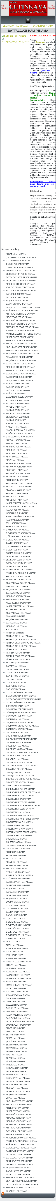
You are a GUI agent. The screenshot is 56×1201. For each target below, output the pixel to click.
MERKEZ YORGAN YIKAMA (18, 1174)
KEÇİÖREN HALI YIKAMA (17, 619)
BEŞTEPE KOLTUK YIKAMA (18, 556)
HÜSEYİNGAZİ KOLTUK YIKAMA (20, 516)
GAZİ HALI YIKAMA (14, 679)
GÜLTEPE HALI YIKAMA (16, 839)
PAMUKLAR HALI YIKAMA (17, 1008)
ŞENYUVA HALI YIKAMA (16, 1045)
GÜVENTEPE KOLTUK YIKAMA (19, 822)
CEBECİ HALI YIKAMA (15, 905)
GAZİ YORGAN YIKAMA (16, 683)
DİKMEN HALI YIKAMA (16, 938)
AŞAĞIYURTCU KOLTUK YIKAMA (20, 430)
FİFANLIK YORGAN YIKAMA (18, 653)
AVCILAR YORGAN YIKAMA (18, 414)
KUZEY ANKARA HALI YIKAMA (19, 985)
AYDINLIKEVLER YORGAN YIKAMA (21, 1141)
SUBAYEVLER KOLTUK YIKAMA (20, 1178)
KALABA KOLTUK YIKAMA (17, 510)
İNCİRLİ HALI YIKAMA (15, 968)
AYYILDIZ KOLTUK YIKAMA (17, 400)
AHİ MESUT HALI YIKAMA (17, 500)
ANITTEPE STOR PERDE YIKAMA (20, 314)
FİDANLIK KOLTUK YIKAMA (18, 659)
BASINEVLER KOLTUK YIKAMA (19, 570)
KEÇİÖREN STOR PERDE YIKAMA (21, 360)
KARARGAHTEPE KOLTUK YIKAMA (21, 503)
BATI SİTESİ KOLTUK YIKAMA (18, 294)
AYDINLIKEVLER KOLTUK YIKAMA (21, 573)
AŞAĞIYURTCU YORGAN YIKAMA (21, 1138)
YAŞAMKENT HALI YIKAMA (18, 1078)
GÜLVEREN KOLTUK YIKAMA (19, 769)
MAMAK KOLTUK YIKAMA (17, 586)
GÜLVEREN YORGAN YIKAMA (19, 762)
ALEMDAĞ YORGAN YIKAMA (18, 1114)
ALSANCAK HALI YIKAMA (17, 470)
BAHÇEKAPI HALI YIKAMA (17, 384)
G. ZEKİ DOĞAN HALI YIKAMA (19, 693)
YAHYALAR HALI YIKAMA (17, 1068)
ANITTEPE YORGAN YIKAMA (18, 1128)
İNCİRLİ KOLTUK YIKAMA (17, 513)
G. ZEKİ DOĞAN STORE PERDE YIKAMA (23, 699)
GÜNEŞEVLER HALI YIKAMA (18, 786)
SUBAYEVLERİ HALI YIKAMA (18, 1025)
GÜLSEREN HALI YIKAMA (17, 746)
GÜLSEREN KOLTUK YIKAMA (19, 756)
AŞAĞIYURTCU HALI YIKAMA (19, 433)
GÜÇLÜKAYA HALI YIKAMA (17, 719)
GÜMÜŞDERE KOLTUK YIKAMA (20, 782)
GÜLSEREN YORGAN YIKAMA (19, 749)
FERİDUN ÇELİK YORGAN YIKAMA (21, 639)
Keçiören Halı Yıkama (15, 633)
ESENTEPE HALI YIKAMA (17, 948)
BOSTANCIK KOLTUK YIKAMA (19, 553)
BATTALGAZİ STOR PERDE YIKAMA (21, 277)
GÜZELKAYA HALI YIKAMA (17, 826)
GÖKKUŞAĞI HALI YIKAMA (17, 706)
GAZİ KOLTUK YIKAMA (16, 689)
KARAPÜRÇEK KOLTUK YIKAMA (20, 507)
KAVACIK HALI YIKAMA (16, 982)
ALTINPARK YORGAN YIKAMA (19, 1124)
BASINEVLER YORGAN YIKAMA (20, 1151)
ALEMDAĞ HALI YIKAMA (16, 862)
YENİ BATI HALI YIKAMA (16, 1085)
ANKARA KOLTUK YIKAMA (17, 600)
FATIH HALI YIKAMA (14, 955)
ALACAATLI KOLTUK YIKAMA (18, 490)
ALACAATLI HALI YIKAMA (17, 493)
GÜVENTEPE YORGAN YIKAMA (20, 816)
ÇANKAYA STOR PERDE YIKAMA (20, 364)
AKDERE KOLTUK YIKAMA (17, 477)
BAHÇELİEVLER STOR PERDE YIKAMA (23, 307)
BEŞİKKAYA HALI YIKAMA (15, 26)
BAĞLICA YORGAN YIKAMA (18, 390)
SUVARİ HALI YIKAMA (15, 1028)
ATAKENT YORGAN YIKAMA (18, 872)
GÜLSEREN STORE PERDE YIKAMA (22, 752)
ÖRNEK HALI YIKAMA (15, 1002)
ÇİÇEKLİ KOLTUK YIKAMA (17, 540)
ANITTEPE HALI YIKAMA (16, 869)
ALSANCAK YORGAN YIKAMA (19, 467)
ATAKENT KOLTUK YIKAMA (18, 423)
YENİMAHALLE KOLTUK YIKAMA (20, 583)
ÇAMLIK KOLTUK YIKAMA (17, 543)
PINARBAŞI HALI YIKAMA (17, 1012)
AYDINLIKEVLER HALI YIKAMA (19, 875)
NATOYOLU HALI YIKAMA (17, 992)
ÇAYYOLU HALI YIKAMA (16, 915)
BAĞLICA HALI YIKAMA (16, 394)
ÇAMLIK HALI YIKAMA (15, 912)
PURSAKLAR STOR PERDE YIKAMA (22, 350)
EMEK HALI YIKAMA (14, 945)
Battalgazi (41, 42)
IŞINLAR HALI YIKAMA (16, 965)
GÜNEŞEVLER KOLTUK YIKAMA (20, 796)
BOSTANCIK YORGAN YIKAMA (19, 1164)
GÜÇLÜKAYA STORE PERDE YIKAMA (22, 726)
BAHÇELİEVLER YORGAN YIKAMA (21, 1148)
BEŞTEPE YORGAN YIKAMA (18, 1168)
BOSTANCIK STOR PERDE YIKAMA (21, 271)
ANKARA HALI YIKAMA (16, 254)
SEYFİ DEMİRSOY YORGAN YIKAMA (22, 1184)
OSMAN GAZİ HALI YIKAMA (18, 995)
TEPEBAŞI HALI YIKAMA (16, 1051)
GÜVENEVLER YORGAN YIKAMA (20, 802)
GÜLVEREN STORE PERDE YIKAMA (22, 766)
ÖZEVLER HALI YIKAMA (16, 1005)
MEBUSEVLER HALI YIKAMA (18, 603)
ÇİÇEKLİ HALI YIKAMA (16, 919)
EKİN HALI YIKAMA (14, 942)
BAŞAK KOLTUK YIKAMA (17, 566)
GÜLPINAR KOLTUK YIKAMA (18, 736)
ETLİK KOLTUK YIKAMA (16, 523)
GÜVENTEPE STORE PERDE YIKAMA (22, 819)
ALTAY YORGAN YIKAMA (17, 457)
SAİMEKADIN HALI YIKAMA (18, 1018)
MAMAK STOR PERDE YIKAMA (19, 357)
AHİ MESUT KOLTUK (15, 497)
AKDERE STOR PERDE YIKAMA (20, 337)
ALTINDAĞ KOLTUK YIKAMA (18, 447)
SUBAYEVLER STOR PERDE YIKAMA (22, 327)
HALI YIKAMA (12, 629)
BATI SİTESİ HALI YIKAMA (17, 297)
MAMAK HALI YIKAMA (15, 616)
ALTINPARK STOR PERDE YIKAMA (21, 324)
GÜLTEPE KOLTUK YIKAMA (18, 849)
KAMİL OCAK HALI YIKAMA (18, 972)
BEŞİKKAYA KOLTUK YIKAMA (18, 560)
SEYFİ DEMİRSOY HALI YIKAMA (20, 1021)
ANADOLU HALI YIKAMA (16, 443)
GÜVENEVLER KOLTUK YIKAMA (20, 809)
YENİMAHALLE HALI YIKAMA (18, 613)
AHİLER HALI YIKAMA (15, 852)
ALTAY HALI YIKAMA (15, 460)
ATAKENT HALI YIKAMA (16, 427)
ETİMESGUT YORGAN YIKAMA (19, 437)
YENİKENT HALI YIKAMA (17, 1088)
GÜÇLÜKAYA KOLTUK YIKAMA (19, 729)
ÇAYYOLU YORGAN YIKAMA (18, 1171)
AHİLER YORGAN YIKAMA (17, 1108)
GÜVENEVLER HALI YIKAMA (18, 799)
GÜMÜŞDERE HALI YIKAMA (18, 772)
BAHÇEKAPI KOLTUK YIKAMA (19, 377)
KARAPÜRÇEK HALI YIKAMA (18, 978)
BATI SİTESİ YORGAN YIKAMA (19, 1131)
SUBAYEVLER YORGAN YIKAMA (20, 1188)
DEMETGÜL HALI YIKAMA (17, 928)
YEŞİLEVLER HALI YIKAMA (18, 1091)
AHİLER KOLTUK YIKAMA (17, 480)
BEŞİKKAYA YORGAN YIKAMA (19, 1161)
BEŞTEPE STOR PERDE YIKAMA (20, 274)
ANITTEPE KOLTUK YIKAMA (18, 576)
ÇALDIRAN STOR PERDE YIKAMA (21, 257)
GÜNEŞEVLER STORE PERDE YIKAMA (23, 792)
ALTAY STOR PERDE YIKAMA (19, 317)
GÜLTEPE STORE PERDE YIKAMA (21, 845)
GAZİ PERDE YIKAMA (15, 686)
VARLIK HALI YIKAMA (15, 1065)
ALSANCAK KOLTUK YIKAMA (18, 463)
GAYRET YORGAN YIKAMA (18, 669)
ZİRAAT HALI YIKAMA (15, 1098)
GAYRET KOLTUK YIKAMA (17, 676)
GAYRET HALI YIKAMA (16, 666)
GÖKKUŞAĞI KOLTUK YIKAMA (19, 716)
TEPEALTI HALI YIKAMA (16, 1048)
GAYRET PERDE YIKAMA (17, 673)
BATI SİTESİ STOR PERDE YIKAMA (21, 291)
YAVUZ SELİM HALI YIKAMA (18, 1081)
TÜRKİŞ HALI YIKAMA (15, 1061)
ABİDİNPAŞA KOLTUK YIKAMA (19, 483)
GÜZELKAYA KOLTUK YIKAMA (19, 835)
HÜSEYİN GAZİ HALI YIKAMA (18, 962)
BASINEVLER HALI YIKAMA (18, 885)
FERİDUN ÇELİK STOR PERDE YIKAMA (23, 643)
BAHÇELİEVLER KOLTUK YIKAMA (21, 374)
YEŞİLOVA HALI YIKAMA (16, 1095)
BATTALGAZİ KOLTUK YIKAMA (19, 563)
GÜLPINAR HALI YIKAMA (17, 733)
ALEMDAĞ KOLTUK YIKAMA (18, 473)
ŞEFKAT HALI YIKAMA (15, 1035)
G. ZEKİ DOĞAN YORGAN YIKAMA (21, 696)
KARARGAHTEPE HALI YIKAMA (20, 606)
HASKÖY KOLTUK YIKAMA (17, 520)
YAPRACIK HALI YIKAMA (17, 1075)
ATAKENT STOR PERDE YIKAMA (20, 287)
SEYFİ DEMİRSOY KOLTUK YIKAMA (21, 1181)
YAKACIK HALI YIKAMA (16, 1071)
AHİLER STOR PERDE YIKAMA (19, 340)
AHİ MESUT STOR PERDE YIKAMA (21, 344)
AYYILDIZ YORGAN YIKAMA (18, 404)
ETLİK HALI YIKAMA (14, 952)
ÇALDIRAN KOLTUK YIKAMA (18, 546)
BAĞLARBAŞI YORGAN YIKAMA (20, 1144)
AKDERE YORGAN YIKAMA (18, 1111)
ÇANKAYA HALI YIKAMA (16, 623)
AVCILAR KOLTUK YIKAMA (17, 410)
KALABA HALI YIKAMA (15, 609)
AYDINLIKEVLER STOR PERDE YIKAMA (23, 334)
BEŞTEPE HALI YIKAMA (16, 899)
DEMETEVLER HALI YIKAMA (18, 925)
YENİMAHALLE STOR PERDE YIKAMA (22, 354)
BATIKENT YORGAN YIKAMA (18, 1154)
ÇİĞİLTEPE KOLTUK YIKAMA (18, 536)
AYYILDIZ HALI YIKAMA (16, 407)
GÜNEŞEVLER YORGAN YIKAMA (20, 789)
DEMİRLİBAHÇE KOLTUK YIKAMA (20, 533)
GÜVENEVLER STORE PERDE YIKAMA (23, 806)
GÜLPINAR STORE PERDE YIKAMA (21, 739)
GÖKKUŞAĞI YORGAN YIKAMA (19, 709)
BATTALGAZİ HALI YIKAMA (17, 892)
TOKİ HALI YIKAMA (14, 1055)
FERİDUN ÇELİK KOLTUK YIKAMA (21, 646)
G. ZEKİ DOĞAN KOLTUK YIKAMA (20, 702)
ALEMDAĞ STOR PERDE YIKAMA (20, 321)
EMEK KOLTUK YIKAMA (16, 526)
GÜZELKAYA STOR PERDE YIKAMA (21, 832)
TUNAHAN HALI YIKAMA (16, 1191)
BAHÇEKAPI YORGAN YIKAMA (19, 380)
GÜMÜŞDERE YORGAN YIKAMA (20, 776)
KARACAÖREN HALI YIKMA (18, 975)
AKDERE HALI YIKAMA (16, 855)
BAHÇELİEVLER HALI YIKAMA (19, 882)
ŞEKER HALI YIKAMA (15, 1038)
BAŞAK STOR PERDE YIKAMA (19, 304)
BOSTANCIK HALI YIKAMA (17, 902)
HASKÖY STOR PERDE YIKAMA (20, 330)
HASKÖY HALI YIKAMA (16, 958)
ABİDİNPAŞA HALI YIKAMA (17, 663)
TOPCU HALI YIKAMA (15, 1058)
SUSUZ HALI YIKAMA (15, 1031)
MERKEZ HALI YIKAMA (16, 988)
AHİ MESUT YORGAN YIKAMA (19, 1105)
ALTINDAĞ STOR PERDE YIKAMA (20, 284)
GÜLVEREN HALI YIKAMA (17, 759)
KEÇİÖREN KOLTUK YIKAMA (18, 590)
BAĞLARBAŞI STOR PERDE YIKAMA (22, 311)
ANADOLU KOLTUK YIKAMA (18, 440)
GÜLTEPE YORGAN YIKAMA (18, 842)
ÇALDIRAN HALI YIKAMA (17, 909)
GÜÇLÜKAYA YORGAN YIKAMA (19, 723)
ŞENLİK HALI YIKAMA (15, 1041)
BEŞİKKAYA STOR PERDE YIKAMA (21, 281)
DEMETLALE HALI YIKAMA (17, 932)
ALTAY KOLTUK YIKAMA (16, 453)
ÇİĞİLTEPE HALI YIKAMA (17, 922)
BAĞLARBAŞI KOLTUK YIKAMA (19, 397)
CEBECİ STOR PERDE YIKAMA (19, 267)
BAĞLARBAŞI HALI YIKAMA (18, 879)
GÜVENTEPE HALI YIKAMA (18, 812)
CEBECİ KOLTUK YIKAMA (17, 550)
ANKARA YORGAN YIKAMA (18, 1134)
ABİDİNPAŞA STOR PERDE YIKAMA (21, 347)
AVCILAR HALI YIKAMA (16, 420)
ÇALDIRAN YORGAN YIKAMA (19, 261)
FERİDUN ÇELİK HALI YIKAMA (19, 636)
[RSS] (3, 1193)
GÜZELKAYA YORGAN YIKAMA (19, 829)
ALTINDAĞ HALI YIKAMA (16, 450)
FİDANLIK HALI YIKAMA (16, 649)
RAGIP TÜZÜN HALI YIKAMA (18, 1015)
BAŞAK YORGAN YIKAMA (17, 301)
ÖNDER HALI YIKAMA (15, 998)
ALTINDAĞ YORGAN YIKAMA (18, 1121)
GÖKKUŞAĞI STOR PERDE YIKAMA (21, 713)
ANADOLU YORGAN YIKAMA (18, 1118)
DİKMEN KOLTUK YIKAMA (17, 530)
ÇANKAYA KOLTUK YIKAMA (18, 593)
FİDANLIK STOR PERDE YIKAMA (20, 656)
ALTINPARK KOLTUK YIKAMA (18, 580)
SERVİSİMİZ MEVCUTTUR (17, 417)
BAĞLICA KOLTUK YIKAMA (17, 387)
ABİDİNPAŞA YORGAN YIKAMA (19, 1101)
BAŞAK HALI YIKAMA (43, 26)
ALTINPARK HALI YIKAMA (17, 865)
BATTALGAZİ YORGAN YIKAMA (19, 1158)
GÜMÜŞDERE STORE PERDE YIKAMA (23, 779)
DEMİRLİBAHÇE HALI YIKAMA (19, 935)
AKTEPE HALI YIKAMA (16, 859)
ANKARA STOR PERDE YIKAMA (20, 370)
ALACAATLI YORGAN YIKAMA (19, 487)
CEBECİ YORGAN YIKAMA (17, 264)
